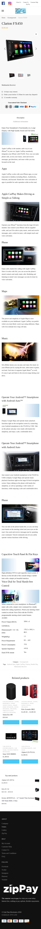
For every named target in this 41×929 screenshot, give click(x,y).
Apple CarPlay (20, 664)
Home (3, 18)
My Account (6, 843)
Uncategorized (11, 18)
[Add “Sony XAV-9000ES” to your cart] (11, 761)
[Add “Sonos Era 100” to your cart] (11, 722)
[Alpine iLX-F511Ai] (29, 736)
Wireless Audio (8, 710)
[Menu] (3, 11)
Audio (17, 701)
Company (5, 823)
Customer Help (33, 2)
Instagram (5, 873)
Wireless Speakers (9, 712)
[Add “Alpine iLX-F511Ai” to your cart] (29, 761)
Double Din (34, 664)
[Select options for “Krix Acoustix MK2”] (29, 722)
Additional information (20, 121)
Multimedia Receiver (20, 666)
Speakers (13, 708)
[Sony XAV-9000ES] (11, 736)
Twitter (4, 870)
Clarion (27, 664)
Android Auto (11, 664)
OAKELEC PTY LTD (9, 915)
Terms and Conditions (9, 853)
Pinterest (4, 876)
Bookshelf (6, 703)
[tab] (20, 118)
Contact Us (25, 2)
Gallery (4, 830)
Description (20, 118)
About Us (18, 2)
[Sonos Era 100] (11, 691)
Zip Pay (27, 4)
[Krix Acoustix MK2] (29, 691)
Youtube (4, 880)
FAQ (3, 856)
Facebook (5, 866)
